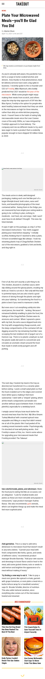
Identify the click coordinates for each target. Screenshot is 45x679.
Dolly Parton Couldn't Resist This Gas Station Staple (10, 660)
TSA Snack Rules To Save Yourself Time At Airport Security (32, 629)
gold (29, 504)
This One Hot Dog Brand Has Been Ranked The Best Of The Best (11, 629)
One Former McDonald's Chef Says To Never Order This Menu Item (33, 660)
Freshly (11, 89)
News (4, 11)
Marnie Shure (9, 31)
